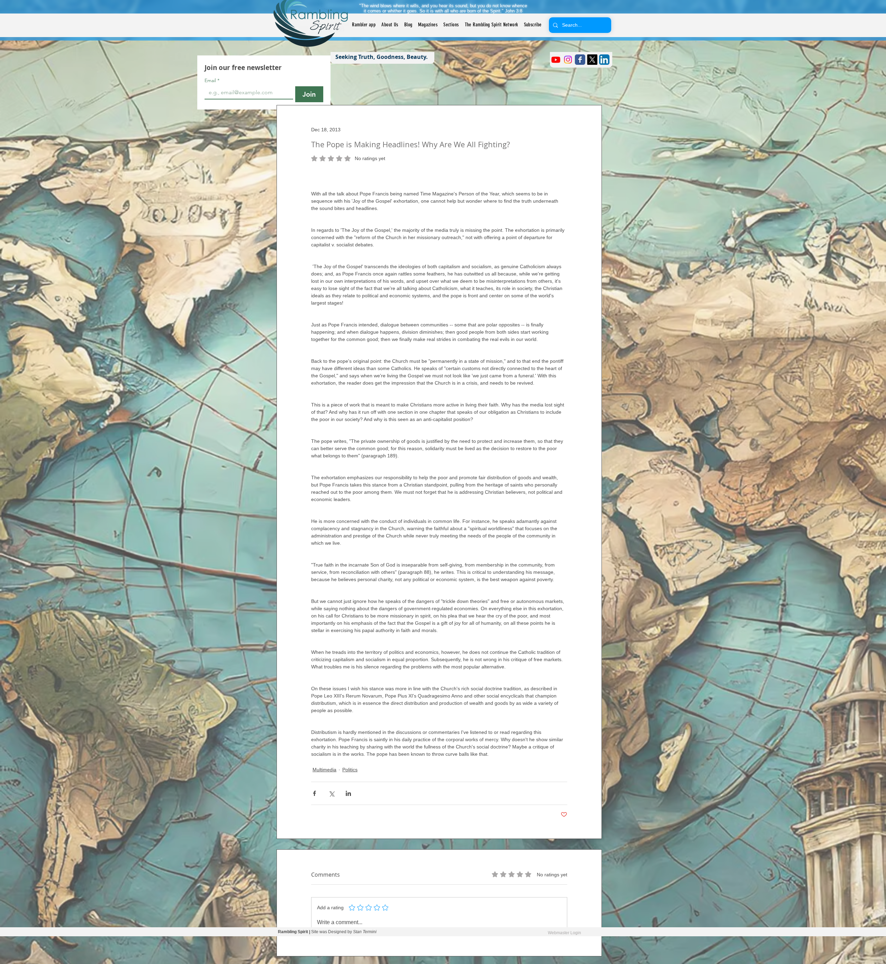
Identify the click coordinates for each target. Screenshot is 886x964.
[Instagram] (568, 59)
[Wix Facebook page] (580, 59)
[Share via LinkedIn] (348, 793)
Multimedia (324, 769)
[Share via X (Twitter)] (331, 793)
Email (212, 81)
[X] (592, 59)
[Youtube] (556, 59)
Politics (350, 769)
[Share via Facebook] (314, 793)
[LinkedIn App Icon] (604, 59)
